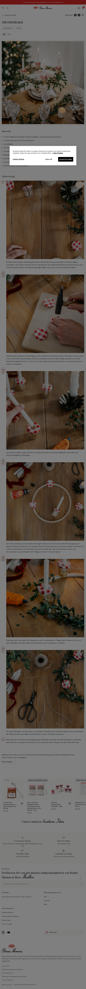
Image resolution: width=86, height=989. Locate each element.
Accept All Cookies (65, 159)
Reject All (49, 159)
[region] (43, 156)
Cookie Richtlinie (58, 153)
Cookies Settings (18, 159)
